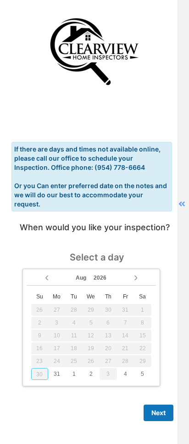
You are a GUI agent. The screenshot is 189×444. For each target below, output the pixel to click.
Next (158, 413)
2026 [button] (100, 278)
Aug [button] (81, 278)
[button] (47, 276)
